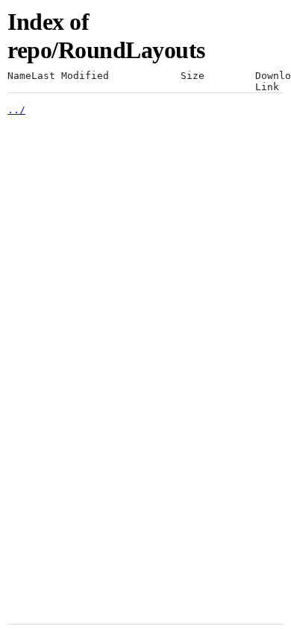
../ (16, 110)
